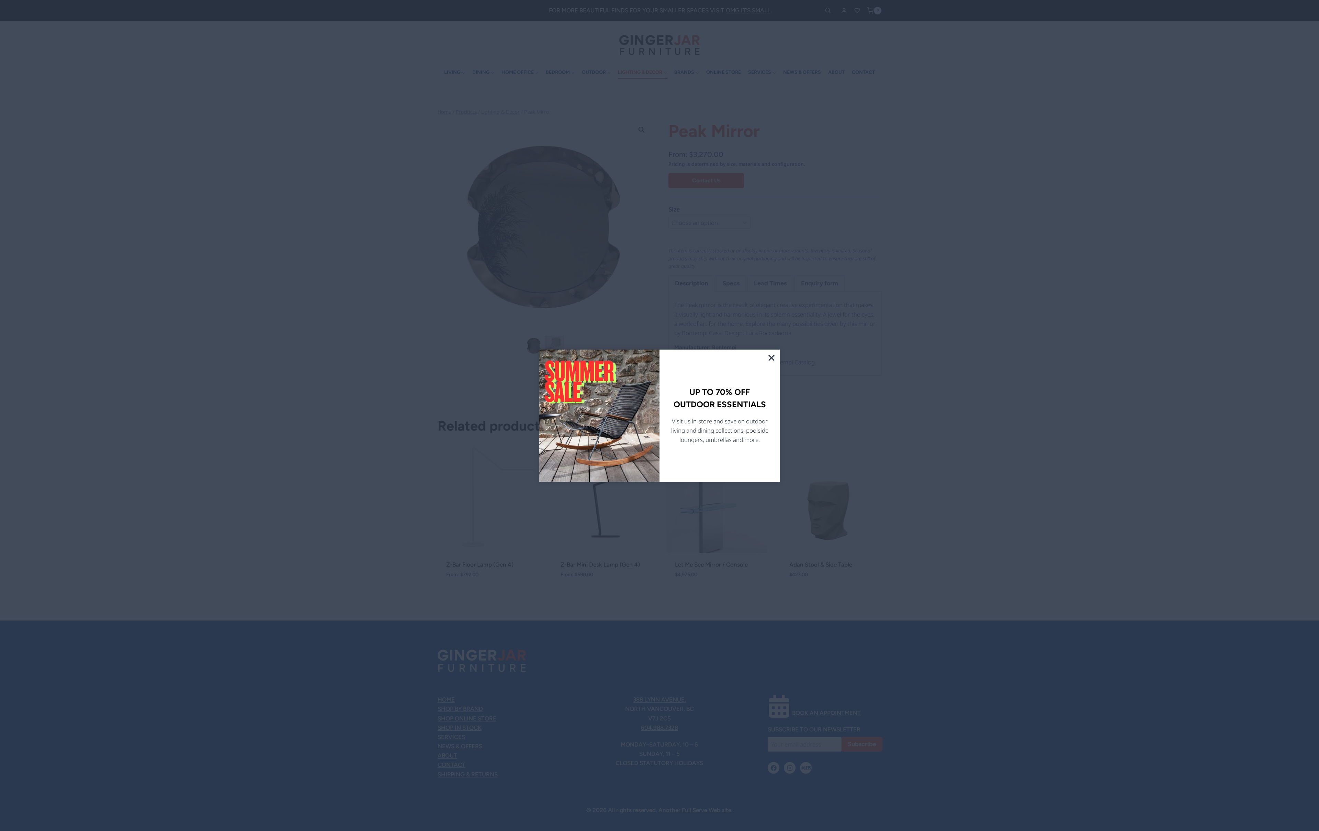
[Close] (771, 357)
